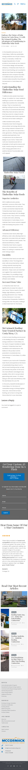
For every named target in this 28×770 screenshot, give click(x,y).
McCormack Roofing (17, 763)
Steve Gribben (6, 46)
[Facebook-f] (8, 766)
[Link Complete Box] (14, 599)
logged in (12, 405)
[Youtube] (14, 766)
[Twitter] (11, 766)
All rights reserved (8, 762)
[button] (1, 553)
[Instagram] (17, 766)
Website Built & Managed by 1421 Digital (14, 768)
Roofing (4, 32)
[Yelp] (20, 766)
